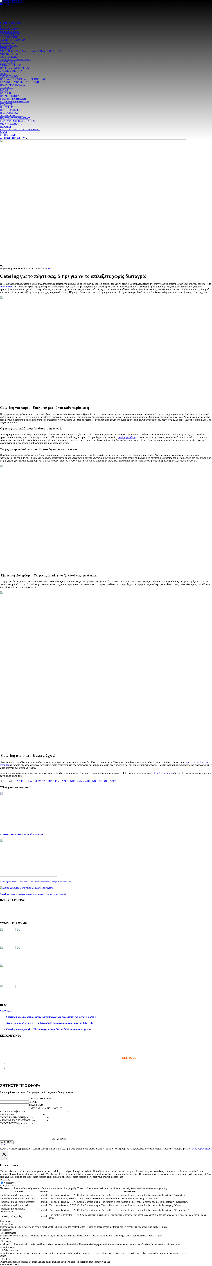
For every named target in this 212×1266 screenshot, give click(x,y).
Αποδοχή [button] (167, 1148)
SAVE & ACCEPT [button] (9, 1264)
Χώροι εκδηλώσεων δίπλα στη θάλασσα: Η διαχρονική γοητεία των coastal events (49, 1023)
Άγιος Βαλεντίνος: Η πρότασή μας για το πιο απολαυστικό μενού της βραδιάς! (33, 894)
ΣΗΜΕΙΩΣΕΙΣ (60, 1139)
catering (122, 437)
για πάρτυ (130, 437)
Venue (3, 1114)
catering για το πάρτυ (162, 773)
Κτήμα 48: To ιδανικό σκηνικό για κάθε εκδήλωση (21, 834)
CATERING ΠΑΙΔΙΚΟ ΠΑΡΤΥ (99, 781)
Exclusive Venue (8, 1111)
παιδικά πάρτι (6, 286)
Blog (49, 268)
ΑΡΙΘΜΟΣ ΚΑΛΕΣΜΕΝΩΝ (15, 1120)
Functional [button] (5, 1221)
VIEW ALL (6, 1011)
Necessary (9, 1182)
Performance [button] (6, 1229)
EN (7, 4)
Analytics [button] (4, 1238)
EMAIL (33, 1101)
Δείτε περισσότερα (201, 1148)
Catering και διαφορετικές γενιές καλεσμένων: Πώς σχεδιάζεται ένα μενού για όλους (51, 1017)
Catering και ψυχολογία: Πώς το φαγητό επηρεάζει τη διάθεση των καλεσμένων (48, 1029)
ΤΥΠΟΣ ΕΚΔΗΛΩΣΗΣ (12, 1117)
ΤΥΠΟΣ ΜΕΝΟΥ (9, 1123)
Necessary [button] (5, 1179)
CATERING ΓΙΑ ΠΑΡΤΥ (28, 781)
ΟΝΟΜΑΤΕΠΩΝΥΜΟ (41, 1098)
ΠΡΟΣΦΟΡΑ (12, 138)
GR (2, 4)
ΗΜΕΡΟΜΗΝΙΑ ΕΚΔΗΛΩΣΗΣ (45, 1108)
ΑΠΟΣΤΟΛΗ (6, 1142)
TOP (2, 1145)
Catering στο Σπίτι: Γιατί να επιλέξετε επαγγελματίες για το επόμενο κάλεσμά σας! (35, 882)
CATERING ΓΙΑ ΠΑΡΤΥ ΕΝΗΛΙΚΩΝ (62, 781)
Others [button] (3, 1255)
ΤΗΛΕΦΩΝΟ (36, 1105)
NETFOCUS (129, 1057)
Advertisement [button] (7, 1247)
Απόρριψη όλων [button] (182, 1148)
